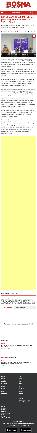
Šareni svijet (21, 396)
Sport (2, 385)
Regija (3, 386)
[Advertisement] (18, 213)
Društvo (3, 391)
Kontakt (3, 409)
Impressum (4, 411)
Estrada (20, 391)
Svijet (2, 390)
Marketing (4, 406)
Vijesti (3, 376)
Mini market (4, 393)
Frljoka (20, 395)
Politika (3, 378)
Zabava (20, 393)
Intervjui (3, 380)
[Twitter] (6, 417)
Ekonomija (4, 383)
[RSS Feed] (2, 417)
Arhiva (3, 404)
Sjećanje (20, 376)
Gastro (20, 381)
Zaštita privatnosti (6, 414)
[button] (34, 36)
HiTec (20, 383)
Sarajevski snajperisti (24, 401)
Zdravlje (20, 380)
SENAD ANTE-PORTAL (24, 400)
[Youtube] (9, 417)
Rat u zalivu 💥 (16, 12)
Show (19, 386)
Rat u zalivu (4, 375)
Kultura (20, 378)
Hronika (3, 381)
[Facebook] (4, 417)
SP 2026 (20, 398)
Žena (19, 390)
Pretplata (3, 408)
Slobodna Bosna (18, 425)
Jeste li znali (21, 375)
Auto (19, 385)
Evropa (3, 388)
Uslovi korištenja (5, 413)
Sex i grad (21, 388)
